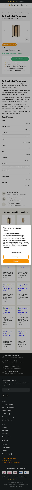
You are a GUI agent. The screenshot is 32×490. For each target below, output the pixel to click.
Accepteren (16, 261)
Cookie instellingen (16, 252)
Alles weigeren (16, 257)
